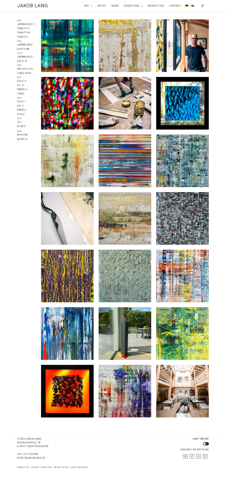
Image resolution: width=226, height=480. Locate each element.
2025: (19, 41)
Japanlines (25, 44)
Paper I (21, 110)
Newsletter (23, 467)
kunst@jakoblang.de (31, 458)
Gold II (21, 81)
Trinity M (23, 32)
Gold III (22, 61)
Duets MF (23, 49)
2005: (19, 131)
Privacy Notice (61, 467)
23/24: (20, 53)
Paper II (22, 89)
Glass (21, 126)
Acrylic (22, 139)
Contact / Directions (41, 467)
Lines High (24, 73)
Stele (21, 114)
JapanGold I (25, 57)
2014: (19, 118)
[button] (90, 6)
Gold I (21, 101)
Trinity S (23, 28)
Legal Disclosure (79, 467)
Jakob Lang (32, 5)
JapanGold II (26, 24)
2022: (19, 65)
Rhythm (22, 135)
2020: (19, 98)
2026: (19, 21)
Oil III (20, 85)
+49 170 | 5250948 (27, 454)
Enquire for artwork (195, 449)
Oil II (20, 106)
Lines (20, 93)
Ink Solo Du (25, 69)
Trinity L (23, 37)
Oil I (20, 122)
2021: (19, 77)
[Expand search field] (202, 6)
